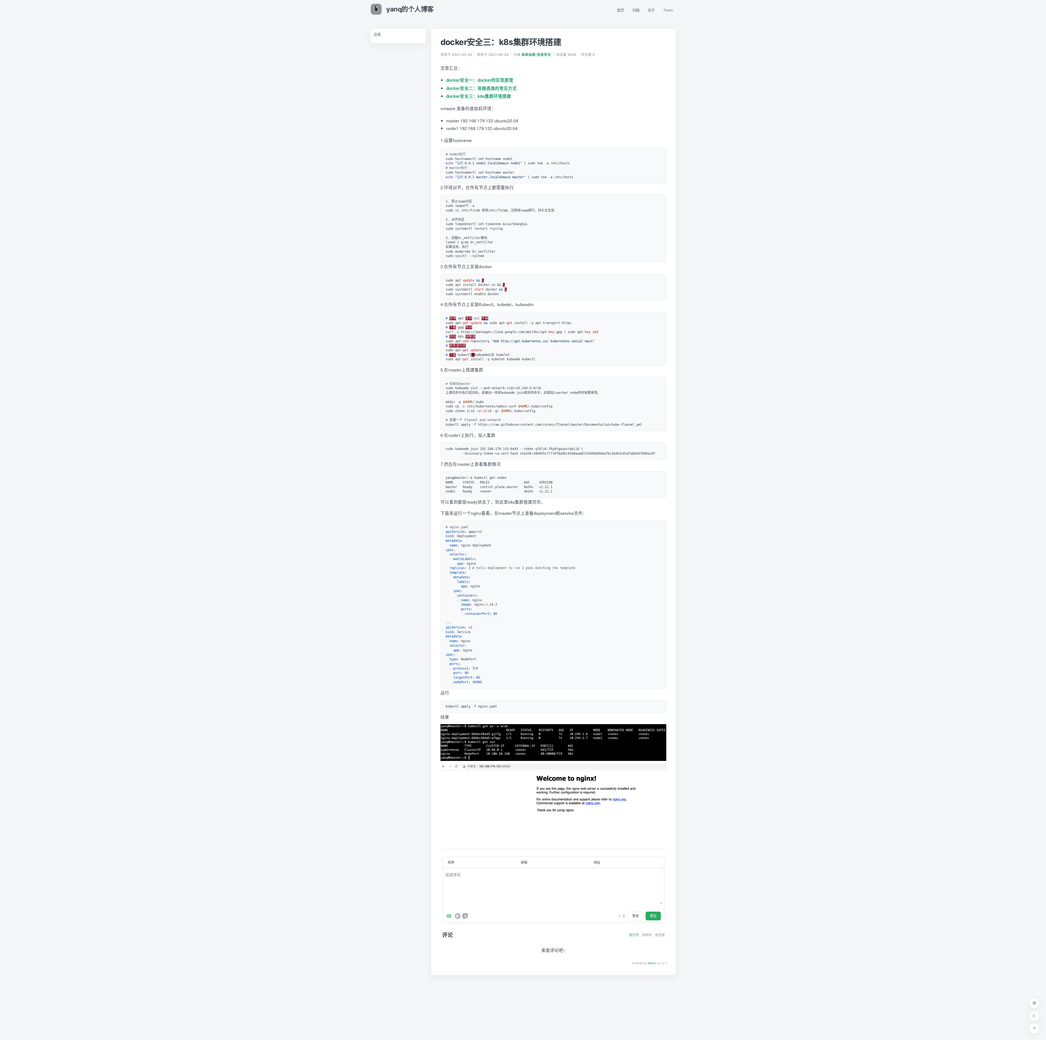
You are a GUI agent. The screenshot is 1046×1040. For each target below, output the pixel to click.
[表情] (457, 916)
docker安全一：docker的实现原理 (479, 80)
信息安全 (544, 55)
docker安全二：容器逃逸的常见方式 (481, 88)
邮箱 (524, 862)
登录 (635, 916)
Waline (652, 963)
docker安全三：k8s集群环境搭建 (478, 96)
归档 (636, 10)
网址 (597, 862)
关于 (651, 10)
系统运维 (528, 55)
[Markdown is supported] (450, 916)
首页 (620, 10)
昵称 (451, 862)
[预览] (465, 916)
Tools (668, 10)
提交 (653, 916)
